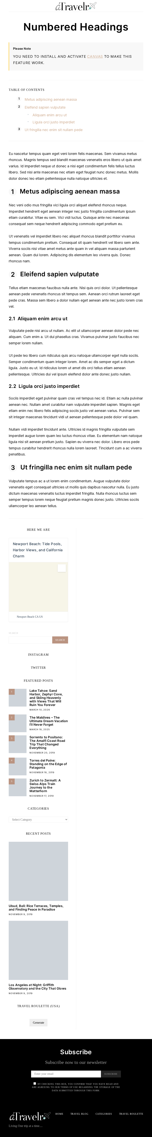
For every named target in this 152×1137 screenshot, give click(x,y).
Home (59, 1114)
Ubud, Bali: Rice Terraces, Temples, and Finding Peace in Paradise (36, 907)
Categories (104, 1114)
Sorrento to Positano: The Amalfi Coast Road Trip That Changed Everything (47, 742)
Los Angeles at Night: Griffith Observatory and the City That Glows (37, 986)
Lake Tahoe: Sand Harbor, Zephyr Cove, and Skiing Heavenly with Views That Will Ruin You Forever (46, 698)
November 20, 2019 (42, 752)
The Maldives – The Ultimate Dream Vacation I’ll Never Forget (48, 720)
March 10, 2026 (39, 709)
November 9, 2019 (21, 914)
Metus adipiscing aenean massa (51, 99)
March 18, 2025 (39, 729)
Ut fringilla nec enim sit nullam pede (54, 130)
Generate (38, 1022)
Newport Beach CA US (30, 616)
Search (13, 633)
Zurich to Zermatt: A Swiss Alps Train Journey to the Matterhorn (45, 785)
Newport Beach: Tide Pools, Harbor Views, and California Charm (38, 550)
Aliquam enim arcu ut (49, 115)
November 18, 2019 (41, 772)
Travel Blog (79, 1114)
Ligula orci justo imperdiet (53, 122)
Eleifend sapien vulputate (45, 107)
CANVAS (95, 56)
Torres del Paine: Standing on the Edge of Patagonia (48, 763)
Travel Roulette (131, 1114)
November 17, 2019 (41, 795)
